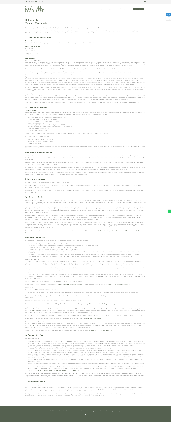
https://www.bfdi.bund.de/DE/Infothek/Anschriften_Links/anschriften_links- (52, 370)
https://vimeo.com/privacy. (93, 318)
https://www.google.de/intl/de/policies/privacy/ (102, 304)
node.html (76, 370)
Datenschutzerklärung (87, 411)
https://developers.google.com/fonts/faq (70, 284)
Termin (168, 16)
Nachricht (168, 19)
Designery (119, 411)
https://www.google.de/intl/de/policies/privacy (100, 330)
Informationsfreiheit (133, 231)
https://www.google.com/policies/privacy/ (119, 284)
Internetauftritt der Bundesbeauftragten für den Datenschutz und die (109, 231)
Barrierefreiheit (104, 411)
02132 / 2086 (34, 53)
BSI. (26, 232)
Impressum (71, 43)
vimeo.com (35, 310)
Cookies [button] (97, 411)
